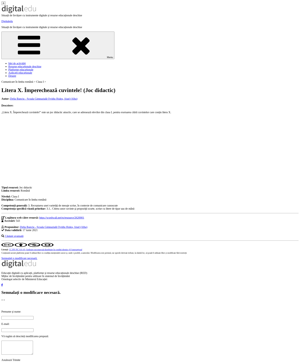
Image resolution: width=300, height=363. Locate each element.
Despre (12, 75)
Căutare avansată (14, 236)
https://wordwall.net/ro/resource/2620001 (61, 217)
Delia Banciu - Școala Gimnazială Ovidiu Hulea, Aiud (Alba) (43, 98)
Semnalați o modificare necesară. (19, 258)
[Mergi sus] (3, 3)
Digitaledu (7, 21)
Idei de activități (17, 63)
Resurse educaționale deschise (24, 66)
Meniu (110, 57)
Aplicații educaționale (20, 72)
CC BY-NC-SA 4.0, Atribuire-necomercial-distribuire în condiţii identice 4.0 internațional (45, 249)
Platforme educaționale (20, 69)
